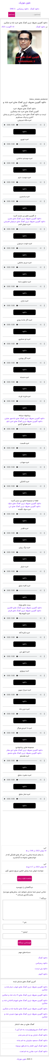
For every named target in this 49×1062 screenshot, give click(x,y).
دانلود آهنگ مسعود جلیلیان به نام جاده (32, 1040)
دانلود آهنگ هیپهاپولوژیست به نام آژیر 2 (31, 1029)
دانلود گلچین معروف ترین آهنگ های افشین (24, 608)
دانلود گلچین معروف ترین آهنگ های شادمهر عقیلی (25, 418)
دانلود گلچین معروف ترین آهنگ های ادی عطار (24, 750)
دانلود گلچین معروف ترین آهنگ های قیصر (24, 611)
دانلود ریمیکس (23, 9)
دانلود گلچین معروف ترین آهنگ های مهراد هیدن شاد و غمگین (25, 1015)
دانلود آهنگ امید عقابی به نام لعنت (33, 1051)
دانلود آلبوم (43, 974)
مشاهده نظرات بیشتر (24, 878)
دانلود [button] (24, 131)
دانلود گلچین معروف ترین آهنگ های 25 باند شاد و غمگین (24, 995)
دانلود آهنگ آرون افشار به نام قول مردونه (31, 1046)
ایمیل (24, 932)
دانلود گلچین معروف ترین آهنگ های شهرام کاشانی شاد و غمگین (24, 1002)
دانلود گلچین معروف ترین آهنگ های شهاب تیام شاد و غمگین (26, 988)
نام (24, 922)
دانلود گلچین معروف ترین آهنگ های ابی (24, 506)
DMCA (12, 9)
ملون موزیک (24, 3)
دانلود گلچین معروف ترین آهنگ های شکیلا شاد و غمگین (25, 1009)
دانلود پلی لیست (41, 968)
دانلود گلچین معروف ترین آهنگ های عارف (24, 503)
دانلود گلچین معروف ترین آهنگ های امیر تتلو (24, 421)
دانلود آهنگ (34, 9)
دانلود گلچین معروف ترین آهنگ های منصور (24, 753)
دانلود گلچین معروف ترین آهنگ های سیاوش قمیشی (24, 221)
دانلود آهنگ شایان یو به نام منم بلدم (32, 1035)
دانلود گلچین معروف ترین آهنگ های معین (24, 218)
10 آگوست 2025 (8, 27)
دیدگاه (43, 898)
